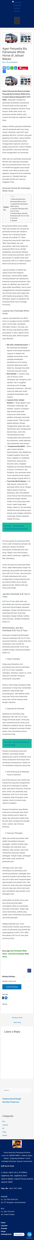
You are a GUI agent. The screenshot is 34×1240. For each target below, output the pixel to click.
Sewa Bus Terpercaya (10, 1102)
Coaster (5, 1125)
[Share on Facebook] (29, 972)
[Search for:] (17, 1090)
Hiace (4, 1132)
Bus (3, 62)
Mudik (4, 1135)
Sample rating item (9, 981)
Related (14, 220)
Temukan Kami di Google (11, 1099)
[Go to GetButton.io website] (29, 1238)
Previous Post (17, 1018)
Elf (3, 1128)
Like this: (15, 218)
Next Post (17, 1022)
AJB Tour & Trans (8, 601)
